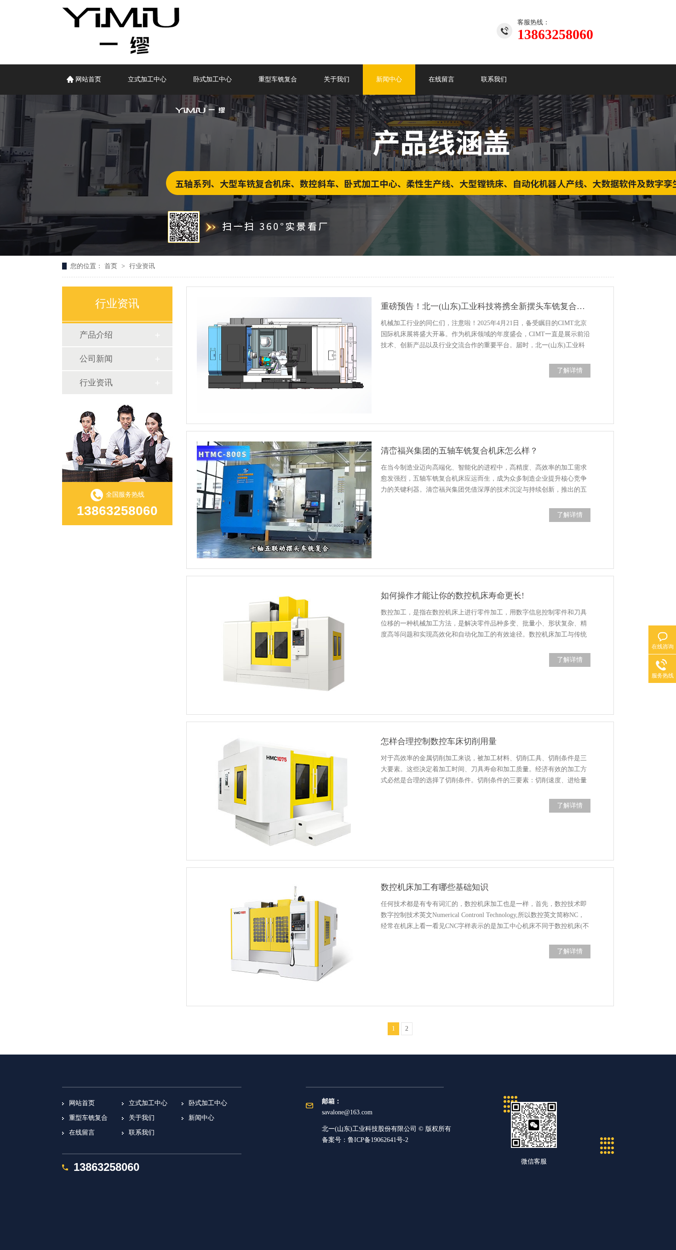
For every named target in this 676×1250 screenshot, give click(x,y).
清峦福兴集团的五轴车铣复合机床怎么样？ (459, 450)
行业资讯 (142, 266)
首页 (111, 266)
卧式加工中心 (212, 79)
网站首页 (88, 79)
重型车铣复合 (277, 79)
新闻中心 (389, 79)
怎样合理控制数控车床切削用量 (439, 741)
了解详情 (570, 370)
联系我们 (494, 79)
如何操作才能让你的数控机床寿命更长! (452, 595)
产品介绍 (96, 334)
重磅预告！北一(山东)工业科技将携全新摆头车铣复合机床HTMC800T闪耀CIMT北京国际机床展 (485, 306)
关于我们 (336, 79)
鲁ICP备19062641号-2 (378, 1139)
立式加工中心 (147, 79)
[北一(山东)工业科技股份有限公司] (120, 51)
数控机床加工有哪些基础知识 (434, 887)
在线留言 (441, 79)
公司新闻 (96, 358)
